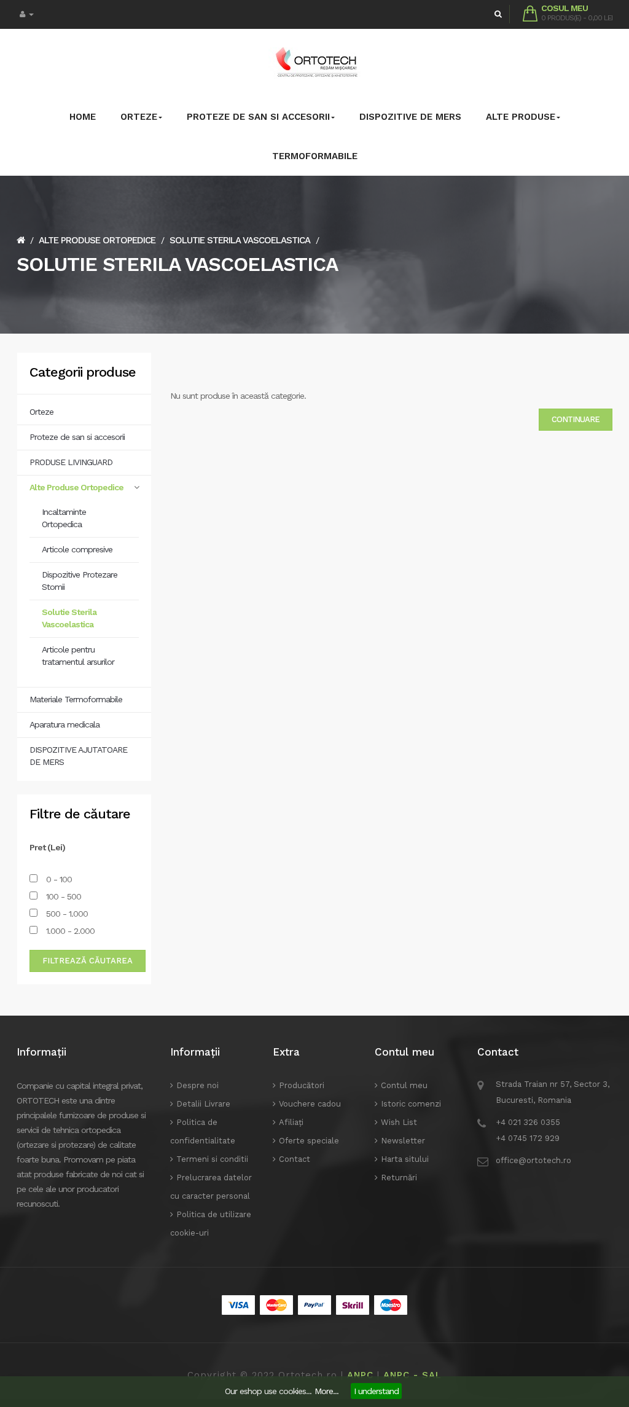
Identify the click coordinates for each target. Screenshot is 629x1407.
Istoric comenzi (411, 1103)
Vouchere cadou (310, 1103)
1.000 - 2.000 (69, 931)
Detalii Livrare (203, 1103)
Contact (294, 1159)
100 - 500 (62, 896)
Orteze (41, 412)
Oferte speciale (309, 1140)
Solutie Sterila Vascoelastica (240, 240)
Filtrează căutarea (87, 960)
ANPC (360, 1375)
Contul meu (404, 1085)
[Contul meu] (27, 14)
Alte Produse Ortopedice (97, 240)
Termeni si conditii (212, 1159)
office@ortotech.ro (533, 1160)
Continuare (576, 419)
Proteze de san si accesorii (77, 437)
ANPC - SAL (412, 1375)
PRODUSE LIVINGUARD (70, 462)
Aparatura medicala (64, 724)
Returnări (399, 1177)
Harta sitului (405, 1159)
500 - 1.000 (66, 914)
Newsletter (403, 1140)
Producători (301, 1085)
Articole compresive (77, 549)
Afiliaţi (291, 1122)
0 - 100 (58, 879)
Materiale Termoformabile (75, 699)
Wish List (399, 1122)
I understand (376, 1391)
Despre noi (197, 1085)
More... (326, 1391)
